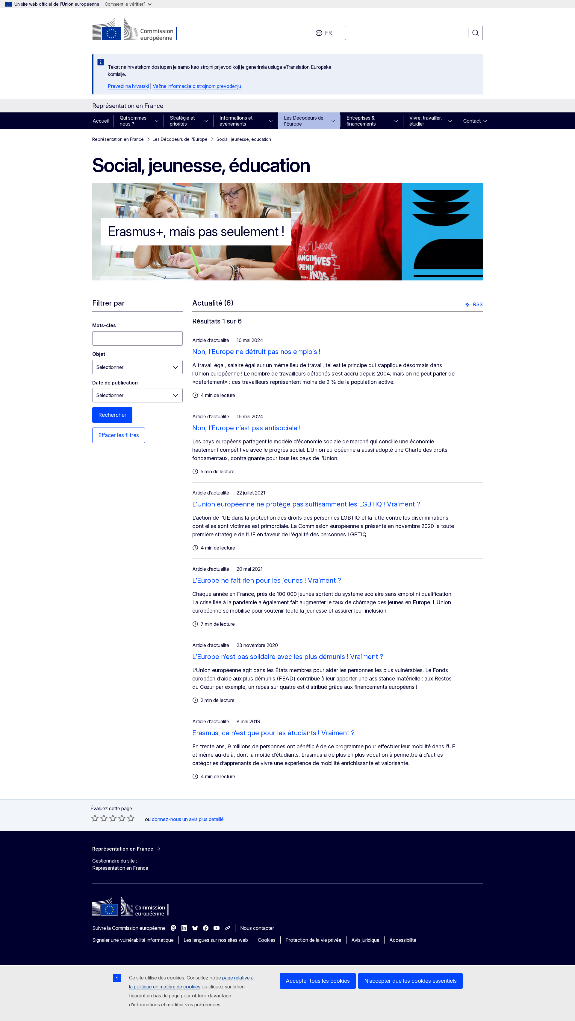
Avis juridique (365, 940)
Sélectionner (109, 367)
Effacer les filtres (118, 435)
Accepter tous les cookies (318, 981)
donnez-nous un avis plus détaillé (188, 819)
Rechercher (112, 415)
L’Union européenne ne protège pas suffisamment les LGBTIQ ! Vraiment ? (306, 504)
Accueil (101, 121)
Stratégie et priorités (182, 121)
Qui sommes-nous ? (134, 121)
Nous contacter (257, 928)
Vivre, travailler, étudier (425, 121)
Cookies (267, 940)
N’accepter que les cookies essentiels (410, 981)
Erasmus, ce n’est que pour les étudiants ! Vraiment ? (273, 733)
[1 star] (94, 818)
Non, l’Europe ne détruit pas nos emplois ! (256, 351)
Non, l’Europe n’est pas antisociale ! (246, 428)
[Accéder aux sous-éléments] (158, 120)
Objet (98, 354)
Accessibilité (402, 940)
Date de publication (115, 383)
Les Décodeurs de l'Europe (303, 121)
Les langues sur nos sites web (216, 940)
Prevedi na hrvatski (128, 86)
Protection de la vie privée (313, 940)
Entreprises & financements (361, 121)
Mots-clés (104, 325)
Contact (472, 121)
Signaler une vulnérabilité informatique (133, 940)
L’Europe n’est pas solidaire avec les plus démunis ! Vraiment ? (287, 656)
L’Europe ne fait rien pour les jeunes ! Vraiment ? (266, 580)
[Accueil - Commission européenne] (140, 30)
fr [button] (328, 33)
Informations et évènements (236, 121)
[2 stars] (99, 818)
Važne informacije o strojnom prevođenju (197, 86)
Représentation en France (118, 139)
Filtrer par (108, 303)
